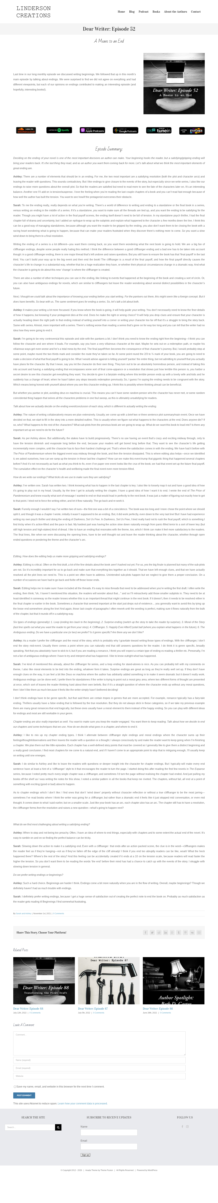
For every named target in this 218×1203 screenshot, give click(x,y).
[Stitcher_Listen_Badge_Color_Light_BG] (192, 128)
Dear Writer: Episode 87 (93, 1008)
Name (84, 1126)
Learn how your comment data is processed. (83, 1103)
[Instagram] (187, 1126)
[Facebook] (182, 1126)
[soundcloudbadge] (26, 128)
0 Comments (58, 913)
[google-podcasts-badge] (125, 128)
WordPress (152, 1170)
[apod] (92, 128)
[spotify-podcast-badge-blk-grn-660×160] (59, 128)
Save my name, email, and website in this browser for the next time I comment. (60, 1086)
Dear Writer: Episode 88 (28, 1008)
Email (84, 1140)
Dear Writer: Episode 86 (158, 1008)
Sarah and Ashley (23, 913)
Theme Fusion (107, 1170)
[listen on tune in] (159, 128)
